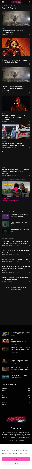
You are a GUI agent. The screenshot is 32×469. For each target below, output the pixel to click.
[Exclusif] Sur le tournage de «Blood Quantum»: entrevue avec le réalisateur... (15, 171)
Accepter (16, 459)
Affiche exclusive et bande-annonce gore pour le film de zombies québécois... (15, 89)
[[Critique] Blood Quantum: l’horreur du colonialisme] (16, 18)
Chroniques (4, 141)
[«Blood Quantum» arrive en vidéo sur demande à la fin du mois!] (16, 47)
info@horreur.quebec (20, 444)
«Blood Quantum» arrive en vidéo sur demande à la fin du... (16, 61)
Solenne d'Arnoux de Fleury (7, 245)
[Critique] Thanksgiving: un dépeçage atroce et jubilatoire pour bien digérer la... (20, 349)
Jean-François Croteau (6, 147)
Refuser (16, 463)
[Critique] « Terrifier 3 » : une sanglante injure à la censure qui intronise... (19, 341)
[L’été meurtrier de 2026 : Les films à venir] (5, 231)
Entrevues (3, 167)
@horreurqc (16, 290)
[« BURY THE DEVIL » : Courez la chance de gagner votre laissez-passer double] (5, 224)
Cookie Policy (14, 466)
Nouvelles (3, 57)
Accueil (3, 5)
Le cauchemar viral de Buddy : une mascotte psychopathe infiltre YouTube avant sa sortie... (16, 268)
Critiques (3, 28)
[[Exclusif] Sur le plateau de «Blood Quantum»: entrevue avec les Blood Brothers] (16, 131)
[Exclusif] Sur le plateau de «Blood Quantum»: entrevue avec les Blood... (16, 144)
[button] (29, 446)
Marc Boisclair (4, 64)
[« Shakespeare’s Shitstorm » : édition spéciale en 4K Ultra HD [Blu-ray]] (5, 333)
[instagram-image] (8, 299)
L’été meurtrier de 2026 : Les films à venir (15, 259)
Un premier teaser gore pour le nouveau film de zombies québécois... (13, 117)
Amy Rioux (4, 281)
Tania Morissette (5, 34)
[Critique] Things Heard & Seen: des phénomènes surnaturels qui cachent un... (20, 369)
